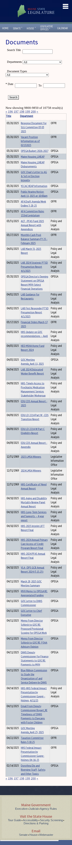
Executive (21, 808)
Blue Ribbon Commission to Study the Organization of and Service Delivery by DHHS (34, 676)
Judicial (33, 808)
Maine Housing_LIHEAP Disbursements (33, 164)
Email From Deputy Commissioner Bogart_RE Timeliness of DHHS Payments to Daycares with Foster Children (34, 714)
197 (16, 111)
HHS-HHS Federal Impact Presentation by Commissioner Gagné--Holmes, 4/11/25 (34, 694)
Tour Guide (14, 820)
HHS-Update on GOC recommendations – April (34, 334)
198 (21, 111)
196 (10, 111)
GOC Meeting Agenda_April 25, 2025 (32, 730)
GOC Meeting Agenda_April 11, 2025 (32, 362)
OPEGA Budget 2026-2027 (34, 151)
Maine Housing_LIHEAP (33, 156)
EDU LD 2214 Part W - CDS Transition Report (35, 417)
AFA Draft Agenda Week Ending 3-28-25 (33, 203)
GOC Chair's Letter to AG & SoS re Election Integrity (34, 176)
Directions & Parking (36, 823)
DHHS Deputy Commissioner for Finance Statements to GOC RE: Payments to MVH (35, 658)
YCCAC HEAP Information (34, 186)
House (31, 28)
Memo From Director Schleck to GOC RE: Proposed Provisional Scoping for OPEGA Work (34, 626)
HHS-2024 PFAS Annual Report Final (33, 556)
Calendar (62, 28)
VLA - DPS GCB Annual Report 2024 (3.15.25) (32, 569)
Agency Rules (48, 808)
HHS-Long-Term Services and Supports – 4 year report (34, 516)
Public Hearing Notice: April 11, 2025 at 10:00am (34, 194)
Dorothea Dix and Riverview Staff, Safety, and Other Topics (33, 770)
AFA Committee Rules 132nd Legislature (32, 213)
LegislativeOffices (46, 28)
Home (5, 28)
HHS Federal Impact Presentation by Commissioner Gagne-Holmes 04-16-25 (32, 754)
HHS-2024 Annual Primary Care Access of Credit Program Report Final (34, 544)
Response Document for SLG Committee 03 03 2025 (34, 127)
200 (33, 111)
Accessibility (30, 820)
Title (8, 116)
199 (27, 111)
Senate (18, 28)
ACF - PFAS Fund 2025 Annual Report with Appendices (32, 225)
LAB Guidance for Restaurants (30, 296)
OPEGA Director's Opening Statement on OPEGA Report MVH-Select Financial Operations (34, 282)
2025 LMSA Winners (31, 457)
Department (26, 116)
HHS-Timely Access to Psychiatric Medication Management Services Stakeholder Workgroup (33, 389)
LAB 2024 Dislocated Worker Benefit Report (32, 371)
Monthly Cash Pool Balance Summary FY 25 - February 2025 (34, 239)
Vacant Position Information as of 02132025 (30, 141)
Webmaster (46, 834)
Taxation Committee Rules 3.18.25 (32, 740)
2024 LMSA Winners (31, 470)
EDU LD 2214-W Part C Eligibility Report (33, 431)
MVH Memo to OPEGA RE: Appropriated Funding (34, 593)
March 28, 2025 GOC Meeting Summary (31, 583)
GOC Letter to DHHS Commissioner (31, 603)
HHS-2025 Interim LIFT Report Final (33, 528)
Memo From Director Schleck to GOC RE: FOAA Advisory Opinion (34, 642)
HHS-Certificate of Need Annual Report (34, 486)
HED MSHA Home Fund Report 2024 (32, 348)
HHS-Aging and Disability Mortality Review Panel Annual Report (34, 502)
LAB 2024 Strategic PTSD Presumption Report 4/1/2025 (34, 267)
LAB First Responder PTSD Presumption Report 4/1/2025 (35, 312)
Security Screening (51, 820)
